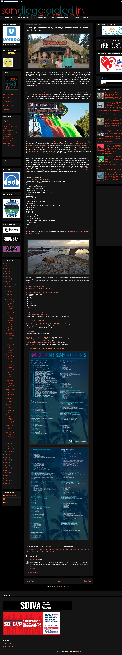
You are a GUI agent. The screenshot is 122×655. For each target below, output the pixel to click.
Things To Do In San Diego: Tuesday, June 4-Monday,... (10, 374)
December (10, 284)
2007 (7, 483)
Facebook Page (8, 98)
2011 (6, 473)
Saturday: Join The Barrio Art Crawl (10, 365)
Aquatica (84, 145)
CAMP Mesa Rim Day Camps (35, 320)
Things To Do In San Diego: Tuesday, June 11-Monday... (10, 348)
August (9, 294)
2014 (7, 465)
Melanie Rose (34, 559)
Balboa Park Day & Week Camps (36, 337)
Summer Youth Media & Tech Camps (37, 314)
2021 (7, 276)
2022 (7, 273)
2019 (7, 281)
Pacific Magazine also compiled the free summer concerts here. (45, 348)
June (8, 299)
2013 (7, 468)
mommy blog (47, 549)
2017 (7, 457)
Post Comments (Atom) (63, 586)
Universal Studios (52, 151)
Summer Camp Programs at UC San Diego (39, 341)
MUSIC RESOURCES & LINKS (59, 18)
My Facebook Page (9, 644)
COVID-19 (76, 18)
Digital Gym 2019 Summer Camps (36, 312)
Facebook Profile (8, 101)
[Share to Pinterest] (72, 546)
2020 (7, 279)
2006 (7, 486)
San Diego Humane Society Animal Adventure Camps (42, 292)
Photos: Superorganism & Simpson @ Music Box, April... (10, 408)
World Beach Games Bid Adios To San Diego (10, 435)
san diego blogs (63, 549)
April (8, 443)
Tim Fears (8, 499)
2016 (7, 460)
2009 (7, 478)
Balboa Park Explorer (59, 143)
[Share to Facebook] (71, 546)
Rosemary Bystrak (10, 495)
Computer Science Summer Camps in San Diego (40, 342)
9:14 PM (32, 568)
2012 (7, 470)
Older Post (87, 581)
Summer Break (78, 549)
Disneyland (80, 149)
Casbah (5, 120)
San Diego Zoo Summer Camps (35, 286)
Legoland (73, 149)
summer (71, 549)
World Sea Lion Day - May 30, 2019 (10, 428)
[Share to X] (69, 546)
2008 (7, 481)
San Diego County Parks (41, 94)
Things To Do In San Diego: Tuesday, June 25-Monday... (10, 305)
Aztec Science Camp (32, 344)
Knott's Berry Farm (38, 151)
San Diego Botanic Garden (75, 143)
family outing (39, 549)
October (9, 289)
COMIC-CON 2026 (23, 18)
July (8, 297)
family (32, 549)
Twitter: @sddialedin (9, 94)
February (10, 449)
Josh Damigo (7, 136)
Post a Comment (33, 572)
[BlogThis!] (67, 546)
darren (7, 502)
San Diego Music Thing (10, 126)
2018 (7, 454)
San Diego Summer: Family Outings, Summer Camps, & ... (10, 327)
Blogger (78, 651)
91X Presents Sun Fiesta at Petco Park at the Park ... (10, 383)
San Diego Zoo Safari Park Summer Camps (39, 288)
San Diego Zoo (55, 142)
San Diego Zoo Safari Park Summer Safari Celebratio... (10, 358)
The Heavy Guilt (8, 138)
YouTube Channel (8, 105)
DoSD (5, 128)
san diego (55, 549)
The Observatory (8, 130)
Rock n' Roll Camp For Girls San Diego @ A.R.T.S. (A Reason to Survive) (48, 324)
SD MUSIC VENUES (40, 18)
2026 (7, 263)
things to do (35, 551)
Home (59, 581)
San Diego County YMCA (71, 93)
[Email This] (65, 546)
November (10, 286)
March (9, 446)
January (9, 451)
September (10, 291)
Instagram (6, 109)
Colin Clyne (6, 143)
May (8, 441)
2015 (7, 462)
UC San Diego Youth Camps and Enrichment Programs (42, 339)
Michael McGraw (8, 141)
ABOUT (85, 18)
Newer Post (30, 581)
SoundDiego (6, 124)
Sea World (78, 145)
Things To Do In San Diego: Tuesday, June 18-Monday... (10, 316)
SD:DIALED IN (9, 18)
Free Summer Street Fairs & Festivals (37, 179)
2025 (7, 266)
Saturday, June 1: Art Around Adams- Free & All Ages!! (10, 419)
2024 (7, 268)
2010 (7, 475)
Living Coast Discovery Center (42, 145)
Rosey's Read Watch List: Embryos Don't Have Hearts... (10, 392)
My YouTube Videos (9, 646)
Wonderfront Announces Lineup (10, 400)
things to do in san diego (47, 551)
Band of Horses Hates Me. (105, 141)
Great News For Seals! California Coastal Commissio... (10, 337)
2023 (7, 271)
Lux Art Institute (30, 331)
